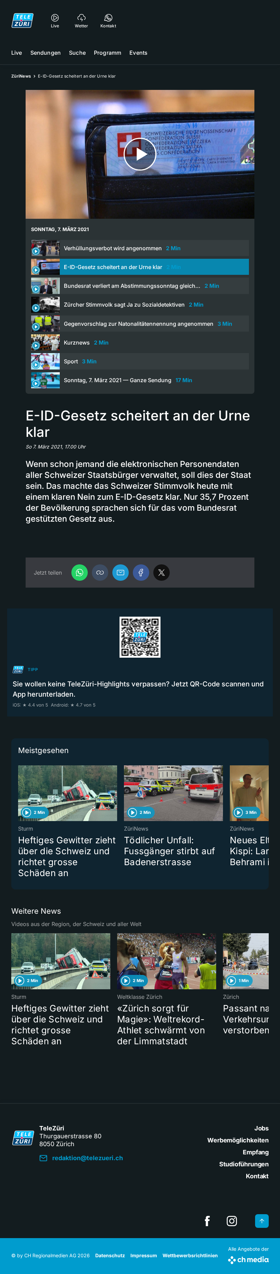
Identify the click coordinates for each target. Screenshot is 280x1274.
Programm (107, 52)
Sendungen (45, 52)
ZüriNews (21, 76)
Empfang (256, 1152)
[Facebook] (141, 572)
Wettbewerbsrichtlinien (190, 1255)
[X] (161, 572)
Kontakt (257, 1176)
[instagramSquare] (232, 1221)
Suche (77, 52)
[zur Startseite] (22, 20)
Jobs (261, 1128)
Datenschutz (110, 1255)
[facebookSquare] (207, 1221)
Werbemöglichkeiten (238, 1140)
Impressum (143, 1255)
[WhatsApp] (79, 572)
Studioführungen (244, 1164)
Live (16, 52)
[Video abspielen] (140, 154)
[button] (100, 572)
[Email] (120, 572)
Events (138, 52)
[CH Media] (248, 1258)
